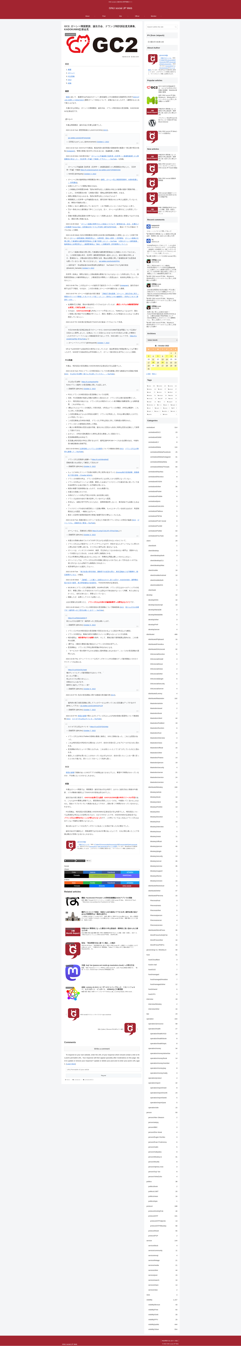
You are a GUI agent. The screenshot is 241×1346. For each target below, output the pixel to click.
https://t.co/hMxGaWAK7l (77, 618)
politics (161, 1181)
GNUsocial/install (163, 659)
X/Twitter (130, 872)
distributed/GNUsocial (162, 649)
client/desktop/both (163, 555)
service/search (162, 1280)
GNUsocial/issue (163, 664)
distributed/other (162, 891)
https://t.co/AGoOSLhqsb (77, 670)
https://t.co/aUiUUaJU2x (89, 170)
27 (163, 366)
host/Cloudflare (162, 960)
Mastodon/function (163, 728)
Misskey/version (163, 881)
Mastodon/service (163, 777)
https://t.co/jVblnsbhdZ (100, 459)
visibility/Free (162, 1310)
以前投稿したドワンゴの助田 (91, 449)
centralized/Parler (162, 491)
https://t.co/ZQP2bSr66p (99, 727)
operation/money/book (163, 1058)
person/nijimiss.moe (162, 1167)
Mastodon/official (163, 748)
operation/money (162, 1048)
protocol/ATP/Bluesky (163, 1226)
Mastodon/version (163, 782)
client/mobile (162, 570)
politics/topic (162, 1201)
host (161, 955)
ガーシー (71, 73)
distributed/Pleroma (162, 896)
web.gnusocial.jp (103, 846)
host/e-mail (162, 965)
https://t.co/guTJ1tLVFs (101, 531)
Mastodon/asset (163, 708)
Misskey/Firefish (163, 807)
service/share (162, 1285)
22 (171, 362)
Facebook (111, 872)
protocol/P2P (162, 1236)
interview (161, 999)
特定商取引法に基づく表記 (170, 1340)
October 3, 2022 (90, 174)
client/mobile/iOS (163, 585)
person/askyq (162, 1122)
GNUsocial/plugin (163, 679)
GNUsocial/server (163, 689)
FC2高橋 (71, 76)
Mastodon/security (163, 767)
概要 (69, 70)
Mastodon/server (163, 772)
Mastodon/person (163, 763)
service (161, 1241)
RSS (74, 883)
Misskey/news (163, 836)
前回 (67, 97)
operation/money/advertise (163, 1053)
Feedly (92, 883)
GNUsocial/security (163, 684)
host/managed (162, 974)
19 (158, 362)
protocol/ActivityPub (162, 1211)
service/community (162, 1250)
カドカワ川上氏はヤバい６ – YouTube (86, 719)
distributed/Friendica (162, 644)
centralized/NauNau (162, 472)
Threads (77, 875)
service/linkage (162, 1260)
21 (167, 362)
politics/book (162, 1186)
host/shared (162, 989)
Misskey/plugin (163, 851)
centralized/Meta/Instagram (163, 457)
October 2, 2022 (103, 142)
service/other (162, 1270)
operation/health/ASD (163, 1034)
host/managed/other (163, 984)
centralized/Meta (162, 447)
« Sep (148, 374)
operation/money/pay (163, 1068)
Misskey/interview (163, 827)
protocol (161, 1206)
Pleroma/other (163, 910)
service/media (162, 1265)
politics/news (162, 1196)
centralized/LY (162, 442)
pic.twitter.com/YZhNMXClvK (110, 170)
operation (161, 1019)
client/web (162, 590)
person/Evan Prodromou (162, 1142)
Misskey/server (163, 861)
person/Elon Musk (162, 1132)
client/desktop (162, 551)
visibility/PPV (162, 1320)
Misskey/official (163, 841)
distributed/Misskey (162, 787)
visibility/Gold (162, 1315)
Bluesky (102, 886)
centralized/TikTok (162, 516)
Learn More (71, 1064)
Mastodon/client (163, 718)
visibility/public (81, 860)
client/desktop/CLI (163, 560)
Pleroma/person (163, 915)
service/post (162, 1275)
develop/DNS (162, 600)
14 (167, 359)
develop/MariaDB (162, 610)
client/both (162, 546)
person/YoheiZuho (162, 1177)
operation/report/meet (163, 1088)
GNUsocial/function (163, 654)
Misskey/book (163, 797)
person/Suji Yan (162, 1172)
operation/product (162, 1078)
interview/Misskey (162, 1004)
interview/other (162, 1009)
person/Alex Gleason (162, 1117)
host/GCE (162, 970)
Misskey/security (163, 856)
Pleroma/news (163, 905)
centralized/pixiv (162, 501)
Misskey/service (163, 866)
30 (175, 366)
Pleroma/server (163, 920)
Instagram (70, 151)
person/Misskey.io (162, 1157)
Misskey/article (163, 792)
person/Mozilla (162, 1162)
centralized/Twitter (162, 531)
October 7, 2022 (103, 343)
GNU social (127, 886)
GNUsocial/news (163, 669)
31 (149, 369)
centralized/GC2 (70, 860)
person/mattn (162, 1147)
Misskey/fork (163, 812)
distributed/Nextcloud (162, 886)
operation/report (162, 1083)
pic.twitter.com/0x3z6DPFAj (109, 261)
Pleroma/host (163, 900)
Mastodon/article (163, 703)
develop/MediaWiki (162, 615)
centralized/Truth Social (162, 521)
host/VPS (162, 994)
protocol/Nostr (162, 1231)
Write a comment (102, 1049)
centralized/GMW (162, 437)
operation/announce (162, 1024)
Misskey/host (163, 822)
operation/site (162, 1108)
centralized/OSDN (162, 482)
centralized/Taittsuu (162, 511)
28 (167, 366)
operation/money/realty (163, 1073)
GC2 (69, 80)
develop (161, 595)
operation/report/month (163, 1093)
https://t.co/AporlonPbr (90, 382)
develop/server (162, 629)
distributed (161, 634)
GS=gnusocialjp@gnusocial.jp (108, 844)
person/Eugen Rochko (162, 1137)
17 (149, 362)
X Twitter (96, 844)
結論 (69, 83)
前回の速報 (82, 716)
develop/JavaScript (162, 605)
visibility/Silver (162, 1329)
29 (171, 366)
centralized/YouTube (162, 536)
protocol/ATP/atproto (163, 1221)
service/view (162, 1290)
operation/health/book (163, 1038)
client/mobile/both (163, 580)
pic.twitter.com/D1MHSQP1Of (91, 706)
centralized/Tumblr (162, 526)
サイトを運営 (113, 846)
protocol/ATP (162, 1216)
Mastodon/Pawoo (163, 758)
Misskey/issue (163, 832)
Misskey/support (163, 871)
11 (153, 359)
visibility (161, 1300)
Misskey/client (163, 802)
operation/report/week (163, 1098)
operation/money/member (163, 1063)
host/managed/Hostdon (163, 979)
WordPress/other (163, 940)
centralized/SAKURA (162, 506)
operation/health (162, 1029)
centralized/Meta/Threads (163, 467)
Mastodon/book (163, 713)
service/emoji (162, 1255)
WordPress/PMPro (163, 945)
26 (158, 366)
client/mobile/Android (163, 575)
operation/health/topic (163, 1043)
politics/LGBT (162, 1191)
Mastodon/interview (163, 738)
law (161, 1014)
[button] (175, 27)
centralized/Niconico (162, 477)
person (161, 1112)
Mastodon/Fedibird (163, 723)
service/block (162, 1246)
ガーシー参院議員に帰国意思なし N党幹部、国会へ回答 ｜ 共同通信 (96, 238)
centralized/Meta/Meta (163, 462)
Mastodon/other (163, 753)
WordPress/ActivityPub (163, 935)
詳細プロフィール (84, 844)
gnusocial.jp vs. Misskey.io (161, 950)
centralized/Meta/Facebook (163, 452)
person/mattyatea (162, 1152)
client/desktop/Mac (163, 565)
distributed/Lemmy (162, 693)
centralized (161, 427)
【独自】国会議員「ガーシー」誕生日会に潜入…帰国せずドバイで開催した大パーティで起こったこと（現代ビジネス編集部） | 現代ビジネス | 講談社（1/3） (101, 297)
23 (175, 362)
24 (149, 366)
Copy (74, 872)
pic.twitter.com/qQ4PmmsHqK (79, 138)
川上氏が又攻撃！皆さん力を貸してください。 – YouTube (92, 374)
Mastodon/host (163, 733)
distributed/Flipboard (162, 639)
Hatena (92, 872)
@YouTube (82, 339)
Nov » (154, 374)
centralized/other (162, 487)
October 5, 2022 (88, 268)
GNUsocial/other (163, 674)
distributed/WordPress (162, 930)
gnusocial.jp (92, 846)
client (161, 541)
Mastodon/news (163, 743)
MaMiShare (127, 875)
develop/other (162, 620)
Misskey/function (163, 817)
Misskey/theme (163, 876)
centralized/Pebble (162, 496)
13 (163, 359)
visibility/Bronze (162, 1305)
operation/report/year (163, 1103)
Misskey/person (163, 846)
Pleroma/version (163, 925)
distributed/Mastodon (162, 698)
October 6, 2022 (90, 689)
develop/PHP (162, 625)
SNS (161, 1295)
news (89, 860)
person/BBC (162, 1127)
